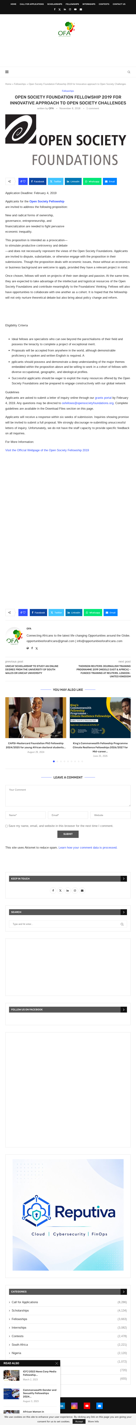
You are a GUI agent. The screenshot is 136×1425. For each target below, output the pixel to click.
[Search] (129, 72)
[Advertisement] (68, 51)
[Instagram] (70, 9)
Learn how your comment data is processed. (88, 847)
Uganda (69, 1378)
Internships (89, 4)
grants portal (103, 397)
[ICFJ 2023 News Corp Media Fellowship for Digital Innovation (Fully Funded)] (11, 1375)
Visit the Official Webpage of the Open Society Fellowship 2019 (47, 450)
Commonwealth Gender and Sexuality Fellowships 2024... (39, 1393)
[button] (10, 730)
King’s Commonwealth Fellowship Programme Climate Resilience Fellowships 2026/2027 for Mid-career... (100, 747)
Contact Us (119, 4)
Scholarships (54, 4)
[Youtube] (75, 9)
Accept (79, 1421)
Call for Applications (32, 4)
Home (13, 4)
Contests (104, 4)
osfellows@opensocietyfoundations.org (88, 403)
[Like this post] (24, 181)
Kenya (69, 1361)
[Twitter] (59, 9)
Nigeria (69, 1353)
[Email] (81, 9)
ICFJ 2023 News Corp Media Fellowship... (39, 1373)
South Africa (69, 1344)
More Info (93, 1421)
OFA (51, 108)
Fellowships (72, 4)
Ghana (69, 1370)
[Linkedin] (65, 9)
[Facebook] (54, 9)
